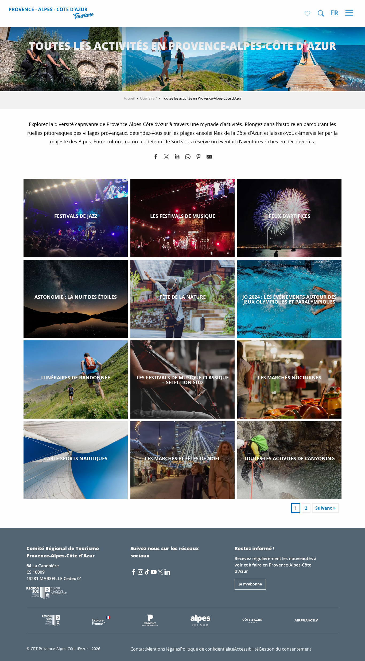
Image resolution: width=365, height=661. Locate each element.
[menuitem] (52, 13)
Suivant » (325, 508)
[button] (321, 13)
